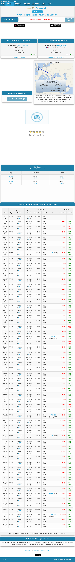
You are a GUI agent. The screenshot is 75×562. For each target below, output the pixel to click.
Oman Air (41, 8)
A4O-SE (51, 253)
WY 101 (37, 11)
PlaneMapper (28, 550)
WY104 (11, 181)
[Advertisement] (37, 33)
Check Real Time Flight (17, 99)
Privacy (69, 559)
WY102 (11, 176)
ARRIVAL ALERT (69, 18)
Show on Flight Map (10, 19)
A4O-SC (53, 336)
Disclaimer (62, 559)
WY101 (49, 550)
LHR (35, 178)
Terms (55, 559)
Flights (36, 550)
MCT (61, 178)
